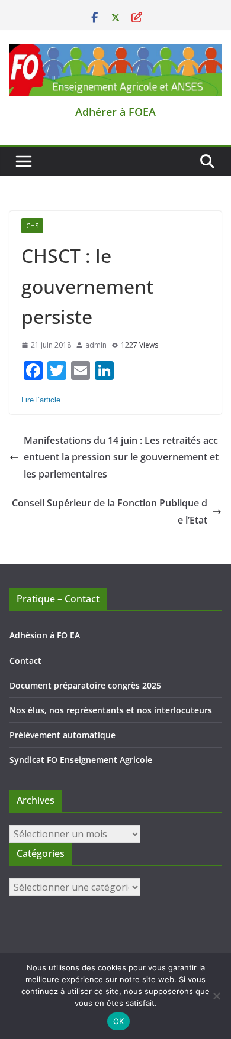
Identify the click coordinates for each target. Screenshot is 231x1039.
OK (118, 1021)
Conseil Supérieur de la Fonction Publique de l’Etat (109, 511)
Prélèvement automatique (62, 735)
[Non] (216, 996)
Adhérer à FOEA (115, 112)
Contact (25, 660)
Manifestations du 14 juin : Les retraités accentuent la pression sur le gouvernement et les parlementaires (121, 457)
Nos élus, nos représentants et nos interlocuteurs (110, 710)
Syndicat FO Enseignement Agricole (80, 759)
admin (96, 345)
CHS (32, 226)
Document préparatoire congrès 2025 (85, 685)
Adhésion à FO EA (44, 635)
